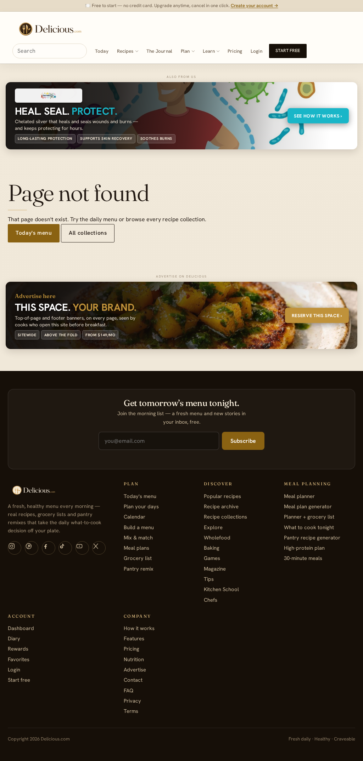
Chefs (210, 599)
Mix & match (138, 537)
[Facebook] (48, 548)
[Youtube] (82, 548)
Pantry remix (138, 568)
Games (212, 558)
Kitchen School (221, 589)
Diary (14, 638)
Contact (133, 679)
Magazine (215, 568)
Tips (209, 579)
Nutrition (134, 659)
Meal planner (299, 496)
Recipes (125, 51)
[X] (99, 548)
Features (134, 638)
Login (256, 51)
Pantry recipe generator (312, 537)
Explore (213, 527)
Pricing (235, 51)
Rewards (18, 648)
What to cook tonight (309, 527)
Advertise (135, 669)
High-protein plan (304, 547)
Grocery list (138, 558)
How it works (139, 628)
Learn (209, 51)
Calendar (134, 516)
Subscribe (243, 441)
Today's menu (34, 232)
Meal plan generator (308, 506)
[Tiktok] (65, 548)
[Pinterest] (31, 548)
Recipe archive (221, 506)
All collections (88, 232)
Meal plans (136, 547)
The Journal (159, 51)
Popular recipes (222, 496)
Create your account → (254, 5)
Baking (211, 547)
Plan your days (141, 506)
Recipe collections (225, 516)
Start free (287, 50)
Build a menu (139, 527)
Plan (185, 51)
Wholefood (217, 537)
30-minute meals (303, 558)
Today (101, 51)
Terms (131, 711)
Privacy (132, 700)
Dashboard (21, 628)
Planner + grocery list (309, 516)
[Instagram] (14, 548)
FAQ (128, 690)
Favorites (18, 659)
